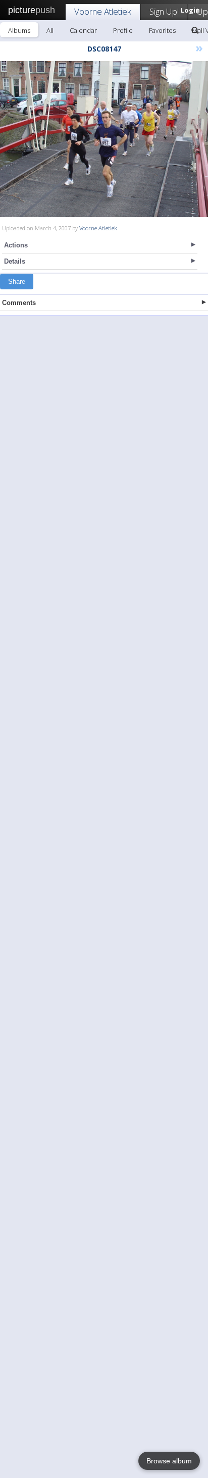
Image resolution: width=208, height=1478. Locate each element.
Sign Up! (164, 11)
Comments (19, 303)
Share (16, 281)
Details (14, 261)
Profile (123, 30)
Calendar (83, 30)
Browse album (169, 1461)
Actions (16, 245)
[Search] (195, 30)
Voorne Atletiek (102, 11)
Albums (19, 30)
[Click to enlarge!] (104, 139)
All (50, 30)
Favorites (162, 30)
